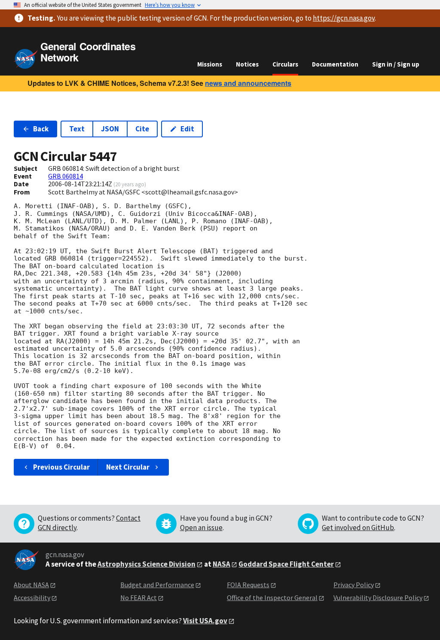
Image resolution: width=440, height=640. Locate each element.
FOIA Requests (248, 584)
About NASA (31, 584)
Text (77, 128)
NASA (221, 564)
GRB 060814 (65, 176)
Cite (142, 128)
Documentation (335, 64)
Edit (187, 128)
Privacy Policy (353, 584)
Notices (247, 64)
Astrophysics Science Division (147, 564)
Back (41, 128)
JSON (110, 128)
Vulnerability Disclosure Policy (377, 597)
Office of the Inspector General (272, 597)
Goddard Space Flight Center (286, 564)
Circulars (285, 64)
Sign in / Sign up (395, 64)
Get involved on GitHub (358, 527)
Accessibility (32, 597)
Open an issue (201, 527)
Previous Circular (61, 467)
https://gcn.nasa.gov (344, 18)
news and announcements (248, 83)
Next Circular (128, 467)
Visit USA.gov (205, 620)
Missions (209, 64)
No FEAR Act (138, 597)
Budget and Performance (157, 584)
